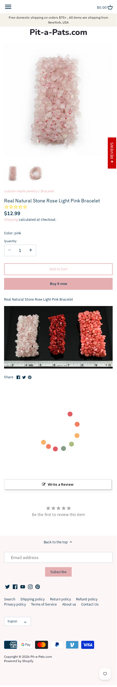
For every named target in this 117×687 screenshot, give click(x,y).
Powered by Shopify (18, 661)
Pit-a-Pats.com (58, 32)
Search (9, 599)
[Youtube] (22, 586)
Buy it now (58, 283)
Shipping (11, 219)
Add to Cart (58, 269)
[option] (13, 173)
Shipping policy (32, 599)
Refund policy (86, 599)
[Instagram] (30, 586)
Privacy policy (15, 604)
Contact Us (90, 604)
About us (69, 604)
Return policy (60, 599)
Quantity (10, 241)
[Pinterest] (37, 586)
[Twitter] (7, 586)
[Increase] (31, 250)
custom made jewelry (21, 191)
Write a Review (61, 484)
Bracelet (47, 191)
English (12, 621)
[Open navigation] (8, 7)
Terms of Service (44, 604)
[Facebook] (15, 586)
